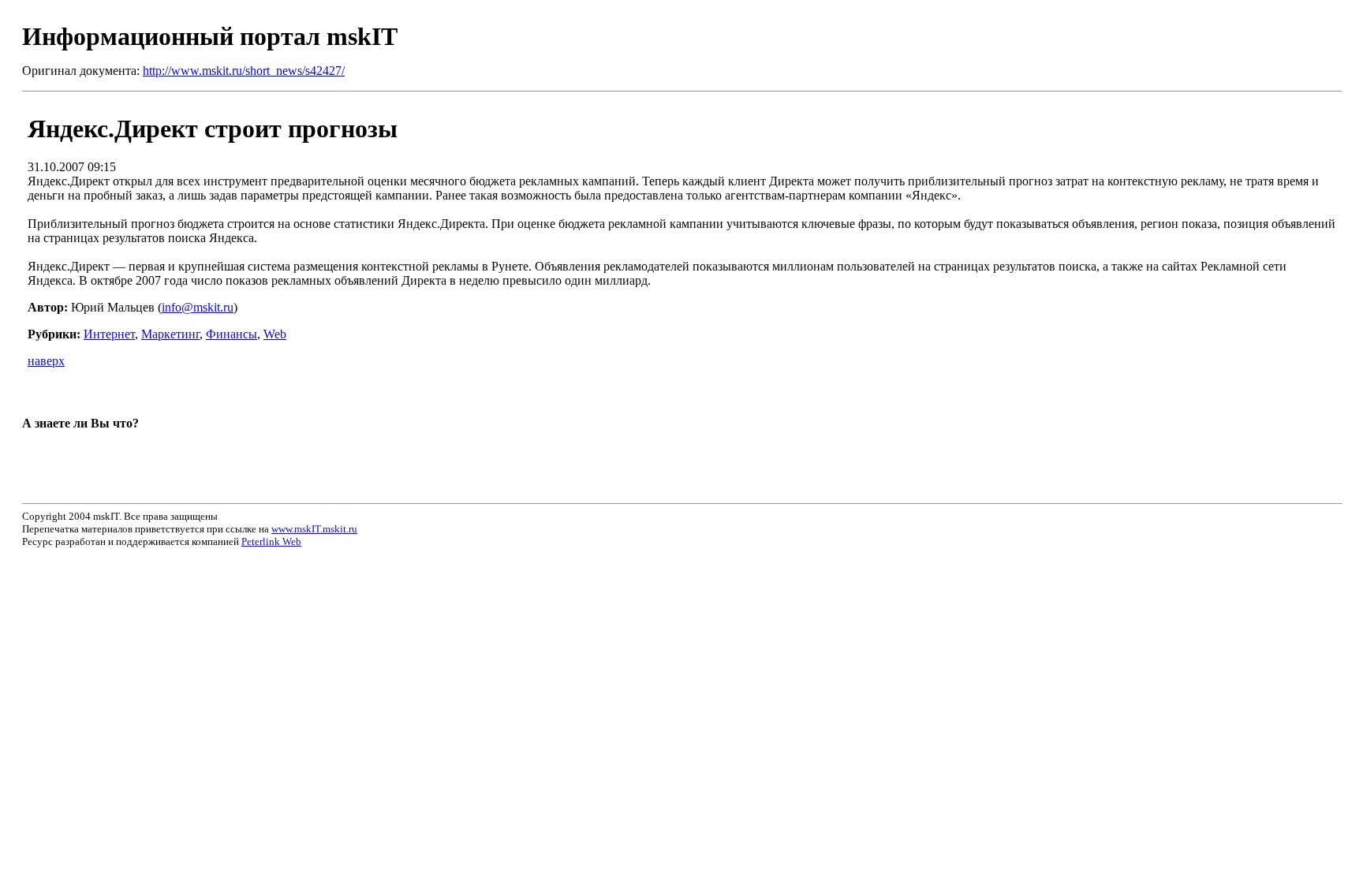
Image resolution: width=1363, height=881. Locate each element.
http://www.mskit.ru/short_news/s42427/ (244, 70)
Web (274, 334)
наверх (46, 361)
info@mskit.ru (197, 307)
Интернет (109, 334)
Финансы (231, 334)
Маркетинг (170, 334)
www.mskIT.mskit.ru (314, 529)
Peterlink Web (271, 541)
